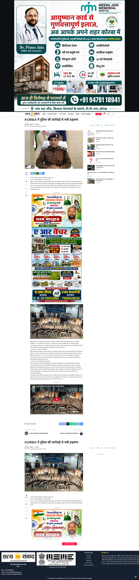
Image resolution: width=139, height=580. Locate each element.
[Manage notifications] (135, 577)
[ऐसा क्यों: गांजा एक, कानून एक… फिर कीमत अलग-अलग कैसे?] (91, 140)
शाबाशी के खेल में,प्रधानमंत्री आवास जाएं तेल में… (105, 131)
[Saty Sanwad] (32, 114)
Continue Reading (69, 543)
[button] (93, 114)
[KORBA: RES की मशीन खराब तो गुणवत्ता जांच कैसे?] (91, 160)
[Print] (107, 125)
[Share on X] (98, 125)
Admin (31, 124)
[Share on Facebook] (95, 125)
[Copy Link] (104, 125)
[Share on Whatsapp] (100, 125)
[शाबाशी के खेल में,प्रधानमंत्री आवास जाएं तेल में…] (91, 133)
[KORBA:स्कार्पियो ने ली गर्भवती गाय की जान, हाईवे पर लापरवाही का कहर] (91, 167)
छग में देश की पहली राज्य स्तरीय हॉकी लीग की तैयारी (105, 151)
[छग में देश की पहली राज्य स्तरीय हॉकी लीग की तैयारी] (91, 154)
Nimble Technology (87, 578)
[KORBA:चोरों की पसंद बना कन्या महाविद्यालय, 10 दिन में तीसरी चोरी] (91, 181)
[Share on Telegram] (102, 125)
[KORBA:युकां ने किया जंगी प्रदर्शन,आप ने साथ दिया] (91, 147)
